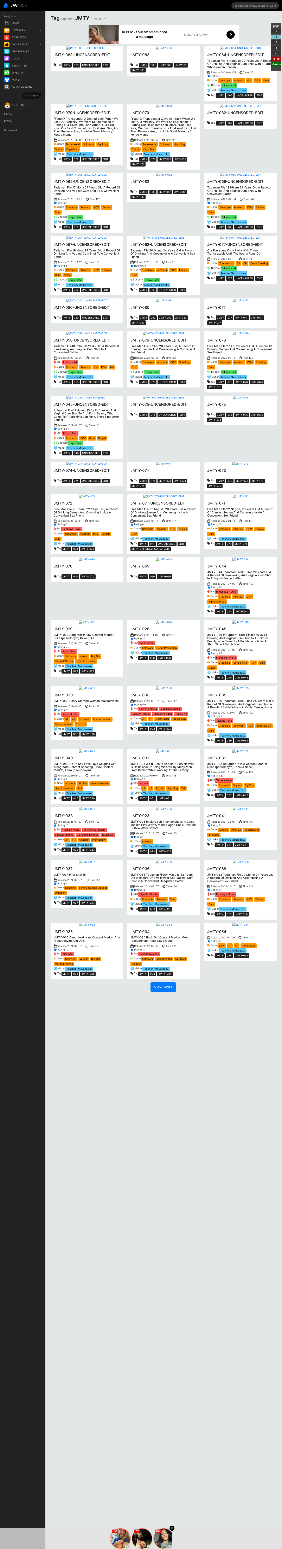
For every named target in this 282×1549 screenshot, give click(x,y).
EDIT (106, 65)
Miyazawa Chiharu (94, 829)
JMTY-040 (88, 798)
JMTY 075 (242, 414)
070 (75, 576)
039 (229, 740)
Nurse (67, 274)
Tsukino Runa (224, 720)
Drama (59, 149)
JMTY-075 (215, 419)
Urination (60, 892)
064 (229, 95)
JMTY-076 (215, 387)
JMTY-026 (164, 657)
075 (153, 414)
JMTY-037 (88, 902)
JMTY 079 (165, 159)
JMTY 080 (165, 317)
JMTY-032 (241, 795)
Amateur (239, 80)
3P (238, 263)
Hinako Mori (70, 433)
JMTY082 (180, 191)
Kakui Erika (69, 651)
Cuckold (80, 724)
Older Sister (162, 718)
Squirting (103, 144)
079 (76, 159)
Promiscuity (179, 718)
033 (75, 849)
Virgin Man (72, 149)
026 (152, 657)
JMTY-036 (164, 909)
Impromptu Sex (217, 601)
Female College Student (93, 887)
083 (76, 65)
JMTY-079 (138, 164)
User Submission (86, 661)
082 (229, 123)
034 (152, 973)
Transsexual (73, 144)
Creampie (225, 80)
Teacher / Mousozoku (233, 90)
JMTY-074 (138, 485)
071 (152, 543)
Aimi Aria (68, 953)
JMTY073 (257, 480)
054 (229, 955)
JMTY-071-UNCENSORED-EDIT (150, 548)
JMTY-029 (87, 671)
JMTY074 (180, 480)
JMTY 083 (165, 65)
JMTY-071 (241, 543)
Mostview (276, 64)
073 (229, 480)
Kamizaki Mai (70, 714)
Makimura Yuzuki (170, 708)
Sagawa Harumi (141, 713)
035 (75, 973)
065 (76, 227)
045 (76, 453)
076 (153, 382)
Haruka (143, 783)
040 (75, 798)
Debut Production (166, 648)
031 (152, 798)
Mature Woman (63, 724)
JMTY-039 (241, 740)
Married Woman (64, 661)
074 (76, 480)
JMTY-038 (164, 728)
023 (152, 851)
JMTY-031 (164, 798)
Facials (106, 207)
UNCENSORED (91, 65)
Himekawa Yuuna (226, 591)
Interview (214, 834)
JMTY (66, 65)
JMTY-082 (138, 196)
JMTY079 (180, 159)
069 (152, 576)
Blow (222, 945)
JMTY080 (181, 317)
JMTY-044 (241, 611)
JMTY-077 (215, 322)
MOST (20, 5)
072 (75, 548)
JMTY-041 (241, 844)
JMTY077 (257, 317)
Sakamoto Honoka (87, 834)
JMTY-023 (164, 851)
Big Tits (95, 656)
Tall (112, 367)
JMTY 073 (242, 480)
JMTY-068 (241, 914)
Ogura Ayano (146, 643)
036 (152, 909)
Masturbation (164, 958)
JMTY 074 (165, 480)
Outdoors (180, 958)
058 (76, 382)
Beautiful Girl (264, 725)
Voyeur (84, 656)
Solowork (88, 144)
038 (152, 728)
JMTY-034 (165, 973)
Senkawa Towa (72, 528)
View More (163, 987)
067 (76, 289)
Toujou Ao (181, 713)
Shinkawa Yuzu (163, 713)
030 (75, 734)
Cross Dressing (259, 263)
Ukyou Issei (229, 85)
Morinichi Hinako (226, 657)
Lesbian (223, 829)
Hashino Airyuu (148, 708)
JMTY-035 (88, 973)
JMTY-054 (241, 955)
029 (75, 671)
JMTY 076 (242, 382)
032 (229, 795)
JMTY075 (257, 414)
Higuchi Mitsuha (148, 894)
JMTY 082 (165, 191)
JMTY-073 (215, 485)
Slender (136, 963)
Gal (249, 80)
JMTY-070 (88, 576)
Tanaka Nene (224, 780)
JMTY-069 (164, 576)
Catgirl (102, 438)
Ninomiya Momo (225, 894)
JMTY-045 (241, 677)
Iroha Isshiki (70, 362)
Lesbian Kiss (252, 829)
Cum (266, 80)
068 (153, 289)
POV (257, 80)
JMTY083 (181, 65)
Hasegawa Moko (149, 953)
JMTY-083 (138, 70)
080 (76, 317)
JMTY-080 (138, 322)
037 (75, 902)
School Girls (240, 662)
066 (229, 227)
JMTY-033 (88, 849)
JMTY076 (257, 382)
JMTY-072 (87, 548)
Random (276, 58)
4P (245, 263)
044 (229, 611)
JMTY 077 (242, 317)
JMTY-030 (88, 734)
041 (229, 844)
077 (229, 278)
